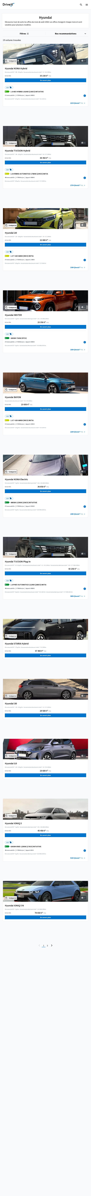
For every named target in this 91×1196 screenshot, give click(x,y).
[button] (78, 103)
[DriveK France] (8, 5)
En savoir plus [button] (45, 80)
